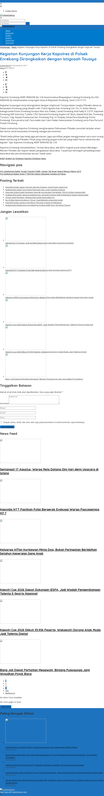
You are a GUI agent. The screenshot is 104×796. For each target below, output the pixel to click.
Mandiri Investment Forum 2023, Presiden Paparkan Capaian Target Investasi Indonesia (44, 765)
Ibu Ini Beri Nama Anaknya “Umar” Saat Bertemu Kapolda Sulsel (34, 200)
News (2, 68)
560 (7, 690)
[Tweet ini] (6, 75)
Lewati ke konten (7, 1)
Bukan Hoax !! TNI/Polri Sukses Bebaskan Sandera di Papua (33, 174)
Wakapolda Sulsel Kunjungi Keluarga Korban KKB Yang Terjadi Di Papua (37, 205)
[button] (28, 23)
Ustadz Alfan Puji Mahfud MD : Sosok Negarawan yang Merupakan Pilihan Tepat (41, 747)
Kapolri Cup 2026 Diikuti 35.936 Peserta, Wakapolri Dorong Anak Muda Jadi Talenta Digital (45, 352)
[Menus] (1, 4)
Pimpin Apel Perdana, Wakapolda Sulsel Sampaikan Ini (29, 197)
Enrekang (19, 158)
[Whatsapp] (6, 80)
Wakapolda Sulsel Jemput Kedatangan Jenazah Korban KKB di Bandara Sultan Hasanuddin (46, 195)
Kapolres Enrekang (32, 158)
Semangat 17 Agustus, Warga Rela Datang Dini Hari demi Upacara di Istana (39, 243)
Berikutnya (10, 693)
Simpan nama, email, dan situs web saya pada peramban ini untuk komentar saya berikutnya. (44, 422)
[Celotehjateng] (7, 15)
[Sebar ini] (5, 72)
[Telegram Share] (6, 77)
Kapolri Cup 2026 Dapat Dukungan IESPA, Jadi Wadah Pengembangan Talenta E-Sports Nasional (49, 324)
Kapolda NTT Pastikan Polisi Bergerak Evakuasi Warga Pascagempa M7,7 (38, 270)
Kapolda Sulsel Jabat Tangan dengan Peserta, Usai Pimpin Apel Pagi (36, 187)
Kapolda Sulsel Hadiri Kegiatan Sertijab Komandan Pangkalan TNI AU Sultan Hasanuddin (45, 192)
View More (5, 707)
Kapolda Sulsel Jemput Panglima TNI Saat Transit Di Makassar (33, 202)
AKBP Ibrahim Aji (7, 158)
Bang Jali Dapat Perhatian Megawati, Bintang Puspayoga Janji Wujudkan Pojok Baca (44, 379)
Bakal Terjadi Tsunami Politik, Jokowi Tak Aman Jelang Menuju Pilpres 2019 (40, 171)
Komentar (4, 403)
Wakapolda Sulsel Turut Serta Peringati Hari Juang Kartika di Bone (35, 189)
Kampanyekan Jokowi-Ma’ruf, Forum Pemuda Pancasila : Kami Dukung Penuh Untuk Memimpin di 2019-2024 (54, 772)
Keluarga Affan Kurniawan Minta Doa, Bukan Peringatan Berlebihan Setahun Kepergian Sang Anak (49, 297)
